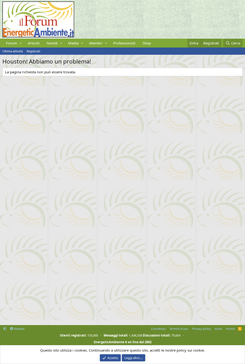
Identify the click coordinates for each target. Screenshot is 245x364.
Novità (52, 43)
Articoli (33, 43)
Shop (147, 43)
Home (230, 329)
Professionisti (124, 43)
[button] (20, 43)
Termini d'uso (178, 329)
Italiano (19, 329)
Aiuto (218, 329)
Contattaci (158, 329)
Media (73, 43)
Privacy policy (201, 329)
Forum (11, 43)
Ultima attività (12, 51)
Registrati (33, 51)
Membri (95, 43)
